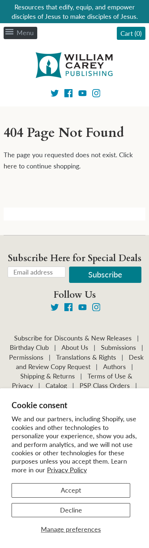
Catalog (56, 385)
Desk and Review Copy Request (80, 362)
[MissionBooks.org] (74, 66)
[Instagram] (96, 94)
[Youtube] (82, 94)
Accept (71, 490)
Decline (71, 510)
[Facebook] (68, 94)
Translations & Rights (86, 357)
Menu (25, 33)
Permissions (26, 357)
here (10, 166)
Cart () (131, 33)
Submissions (118, 347)
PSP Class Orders (105, 385)
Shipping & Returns (47, 376)
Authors (114, 367)
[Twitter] (55, 94)
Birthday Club (29, 347)
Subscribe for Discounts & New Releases (73, 338)
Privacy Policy (67, 470)
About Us (74, 347)
